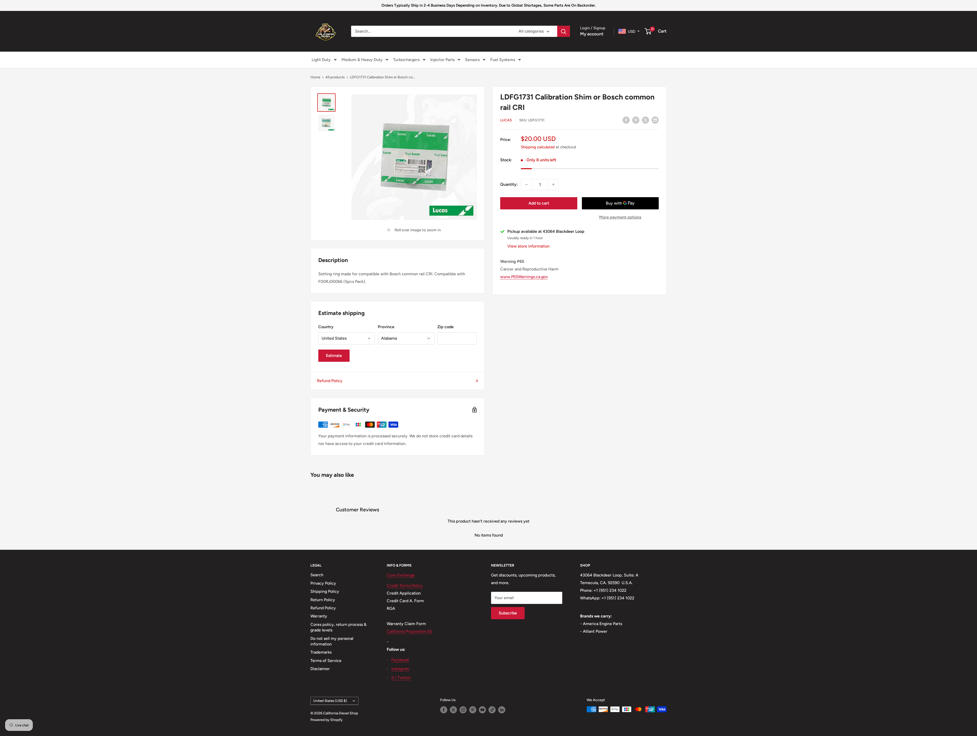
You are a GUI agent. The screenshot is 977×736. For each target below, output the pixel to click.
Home (315, 77)
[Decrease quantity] (526, 184)
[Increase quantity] (553, 184)
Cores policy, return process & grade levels (338, 627)
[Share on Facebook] (626, 120)
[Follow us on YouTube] (482, 709)
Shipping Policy (324, 591)
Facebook (400, 659)
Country (326, 326)
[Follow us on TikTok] (492, 709)
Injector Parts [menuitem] (442, 59)
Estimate (334, 355)
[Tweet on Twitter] (645, 120)
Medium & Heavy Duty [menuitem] (362, 59)
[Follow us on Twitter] (453, 709)
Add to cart (538, 203)
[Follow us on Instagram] (463, 709)
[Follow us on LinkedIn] (501, 709)
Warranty (318, 616)
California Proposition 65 (409, 631)
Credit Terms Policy (405, 585)
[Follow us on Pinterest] (472, 709)
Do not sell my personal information (331, 641)
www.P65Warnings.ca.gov (524, 276)
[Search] (563, 31)
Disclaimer (320, 668)
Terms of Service (325, 660)
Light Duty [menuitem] (321, 59)
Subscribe (508, 613)
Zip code (445, 326)
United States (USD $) (330, 701)
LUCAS (506, 120)
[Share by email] (655, 120)
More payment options (620, 217)
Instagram (400, 668)
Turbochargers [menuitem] (406, 59)
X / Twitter (401, 677)
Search (316, 574)
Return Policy (322, 599)
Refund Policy (329, 380)
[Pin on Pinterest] (635, 120)
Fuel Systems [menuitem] (502, 59)
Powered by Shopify (326, 720)
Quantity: (509, 184)
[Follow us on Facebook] (443, 709)
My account (592, 33)
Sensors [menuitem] (472, 59)
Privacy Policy (323, 583)
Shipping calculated (538, 147)
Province (386, 326)
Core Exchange (401, 575)
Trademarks (321, 652)
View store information (528, 246)
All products (335, 77)
